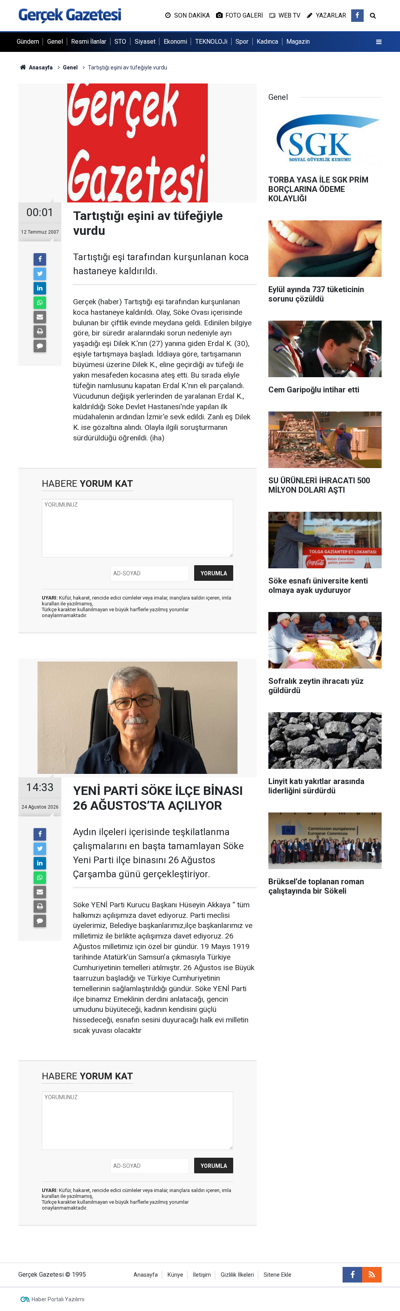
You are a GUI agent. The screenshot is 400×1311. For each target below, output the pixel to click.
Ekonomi (175, 41)
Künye (175, 1275)
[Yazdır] (40, 331)
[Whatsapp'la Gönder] (40, 302)
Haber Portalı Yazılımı (58, 1299)
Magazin (298, 41)
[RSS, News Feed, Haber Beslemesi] (372, 1275)
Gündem (28, 41)
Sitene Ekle (277, 1275)
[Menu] (379, 42)
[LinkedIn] (40, 288)
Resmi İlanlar (88, 41)
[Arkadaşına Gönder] (40, 317)
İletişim (202, 1275)
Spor (242, 41)
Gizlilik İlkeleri (237, 1275)
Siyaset (145, 41)
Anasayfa (146, 1275)
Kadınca (267, 41)
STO (120, 41)
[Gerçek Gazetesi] (69, 15)
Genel (55, 41)
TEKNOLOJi (211, 41)
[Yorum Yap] (40, 346)
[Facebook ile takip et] (357, 15)
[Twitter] (40, 274)
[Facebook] (40, 259)
